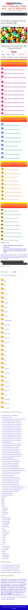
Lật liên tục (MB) (5, 521)
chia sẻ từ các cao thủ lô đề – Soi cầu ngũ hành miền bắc (15, 263)
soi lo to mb (15, 596)
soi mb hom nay (14, 597)
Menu (2, 14)
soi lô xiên (6, 597)
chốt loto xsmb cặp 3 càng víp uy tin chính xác (12, 427)
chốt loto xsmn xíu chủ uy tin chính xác (10, 491)
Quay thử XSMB (6, 399)
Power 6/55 (6, 311)
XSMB (3, 498)
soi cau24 (18, 584)
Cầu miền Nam (5, 525)
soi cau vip (8, 587)
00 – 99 (16, 254)
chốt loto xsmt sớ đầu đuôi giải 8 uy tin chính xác (12, 468)
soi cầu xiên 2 (21, 592)
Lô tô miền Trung (6, 390)
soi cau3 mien (13, 584)
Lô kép (5, 355)
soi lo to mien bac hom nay (21, 596)
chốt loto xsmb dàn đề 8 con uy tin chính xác (11, 433)
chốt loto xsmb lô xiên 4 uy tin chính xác (11, 450)
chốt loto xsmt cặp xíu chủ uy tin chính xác (11, 461)
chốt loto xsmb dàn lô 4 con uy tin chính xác (11, 440)
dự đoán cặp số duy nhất (7, 582)
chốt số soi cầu (8, 579)
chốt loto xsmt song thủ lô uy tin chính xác (11, 472)
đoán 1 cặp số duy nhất (9, 599)
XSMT (5, 289)
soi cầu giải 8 (16, 589)
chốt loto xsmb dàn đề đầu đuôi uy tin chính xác (12, 436)
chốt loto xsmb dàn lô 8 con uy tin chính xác (11, 445)
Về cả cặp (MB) (6, 329)
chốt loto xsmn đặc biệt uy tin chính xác (10, 480)
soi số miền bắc (19, 597)
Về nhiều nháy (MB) (7, 333)
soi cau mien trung (16, 586)
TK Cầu (3, 516)
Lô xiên (5, 351)
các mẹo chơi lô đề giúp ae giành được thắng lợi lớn (12, 261)
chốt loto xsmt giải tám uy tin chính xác (10, 465)
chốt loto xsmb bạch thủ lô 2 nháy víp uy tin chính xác (13, 419)
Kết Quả (3, 503)
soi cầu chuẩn (9, 589)
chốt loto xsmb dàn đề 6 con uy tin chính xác (11, 431)
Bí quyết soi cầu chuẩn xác (6, 254)
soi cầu (3, 589)
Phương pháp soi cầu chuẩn (7, 495)
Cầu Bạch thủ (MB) (6, 523)
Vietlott (5, 298)
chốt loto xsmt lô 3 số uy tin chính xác (10, 466)
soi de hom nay (23, 594)
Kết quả (5, 294)
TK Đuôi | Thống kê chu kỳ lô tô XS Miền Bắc (13, 245)
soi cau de (23, 584)
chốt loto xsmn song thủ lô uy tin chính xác (11, 489)
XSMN (5, 285)
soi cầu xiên (15, 592)
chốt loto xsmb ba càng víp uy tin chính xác (11, 420)
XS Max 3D (4, 507)
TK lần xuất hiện (5, 532)
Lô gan (5, 346)
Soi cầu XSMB (6, 594)
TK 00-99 (5, 377)
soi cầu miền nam (17, 591)
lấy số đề (16, 582)
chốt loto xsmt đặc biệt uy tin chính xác (10, 463)
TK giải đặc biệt (6, 368)
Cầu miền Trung (6, 342)
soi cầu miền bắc (6, 591)
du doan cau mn (17, 579)
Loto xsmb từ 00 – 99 (11, 256)
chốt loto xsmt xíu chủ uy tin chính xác (10, 473)
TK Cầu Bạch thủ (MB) (7, 320)
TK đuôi (5, 364)
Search (15, 271)
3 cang (2, 579)
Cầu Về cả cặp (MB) (6, 519)
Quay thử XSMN (5, 556)
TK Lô (3, 528)
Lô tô (3, 544)
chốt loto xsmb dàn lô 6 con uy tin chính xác (11, 443)
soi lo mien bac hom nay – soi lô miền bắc (14, 7)
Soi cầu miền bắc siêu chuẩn (7, 442)
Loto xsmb (5, 256)
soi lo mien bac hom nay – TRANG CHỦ (10, 415)
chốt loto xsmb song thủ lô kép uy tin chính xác (12, 454)
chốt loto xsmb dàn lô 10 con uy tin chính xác (12, 438)
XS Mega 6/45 (5, 512)
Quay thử (3, 551)
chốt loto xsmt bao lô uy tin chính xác (10, 459)
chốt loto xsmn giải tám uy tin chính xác (10, 482)
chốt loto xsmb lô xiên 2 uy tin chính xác (11, 447)
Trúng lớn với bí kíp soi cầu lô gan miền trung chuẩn (14, 249)
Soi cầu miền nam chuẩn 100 (7, 475)
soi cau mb (5, 585)
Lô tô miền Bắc (6, 381)
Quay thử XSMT (6, 403)
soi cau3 (8, 584)
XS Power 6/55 (5, 509)
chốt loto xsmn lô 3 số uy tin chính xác (10, 484)
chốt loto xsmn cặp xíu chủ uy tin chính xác (11, 479)
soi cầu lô (23, 589)
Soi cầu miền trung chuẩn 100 (8, 457)
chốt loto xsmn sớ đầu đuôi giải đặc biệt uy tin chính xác (14, 488)
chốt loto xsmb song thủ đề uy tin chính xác (11, 452)
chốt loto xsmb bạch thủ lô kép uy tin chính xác (12, 424)
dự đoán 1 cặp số (7, 581)
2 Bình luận (8, 26)
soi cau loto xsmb (20, 256)
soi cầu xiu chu (7, 592)
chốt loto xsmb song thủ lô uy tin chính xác (11, 456)
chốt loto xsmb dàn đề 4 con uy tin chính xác (11, 429)
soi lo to (11, 596)
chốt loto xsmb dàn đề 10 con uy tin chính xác (12, 435)
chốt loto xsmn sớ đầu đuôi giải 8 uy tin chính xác (12, 486)
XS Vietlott (4, 514)
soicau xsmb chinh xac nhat (19, 587)
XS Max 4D (6, 307)
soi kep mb (3, 596)
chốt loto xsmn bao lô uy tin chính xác (10, 477)
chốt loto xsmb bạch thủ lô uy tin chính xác (11, 426)
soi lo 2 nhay (7, 596)
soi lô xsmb (10, 597)
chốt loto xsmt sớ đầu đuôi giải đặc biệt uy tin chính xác (14, 470)
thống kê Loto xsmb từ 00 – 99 (19, 257)
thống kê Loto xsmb (8, 257)
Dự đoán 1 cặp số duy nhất (19, 581)
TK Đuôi (4, 535)
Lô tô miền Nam (6, 386)
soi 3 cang (21, 582)
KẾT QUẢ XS (6, 247)
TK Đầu (4, 537)
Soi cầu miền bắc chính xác (7, 417)
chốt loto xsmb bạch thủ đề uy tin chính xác (11, 422)
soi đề (23, 597)
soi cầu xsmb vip (16, 594)
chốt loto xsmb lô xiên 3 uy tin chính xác (11, 449)
